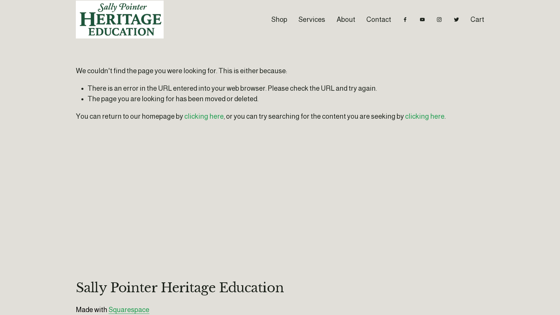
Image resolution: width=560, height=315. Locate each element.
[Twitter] (456, 19)
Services (311, 19)
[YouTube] (422, 19)
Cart (477, 19)
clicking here (204, 116)
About (346, 19)
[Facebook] (405, 19)
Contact (378, 19)
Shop (279, 19)
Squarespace (128, 310)
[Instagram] (439, 19)
